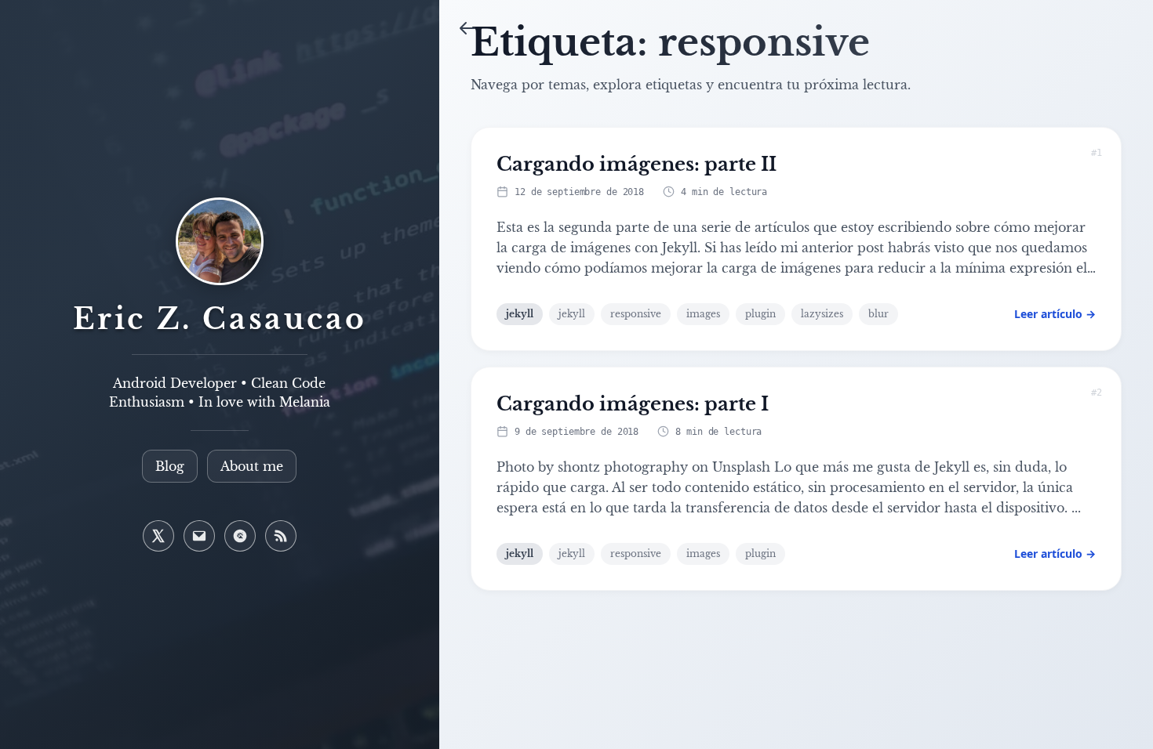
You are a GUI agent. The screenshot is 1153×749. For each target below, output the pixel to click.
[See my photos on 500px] (240, 536)
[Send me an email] (199, 536)
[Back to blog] (467, 28)
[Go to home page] (220, 250)
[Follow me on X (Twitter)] (158, 536)
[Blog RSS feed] (280, 536)
